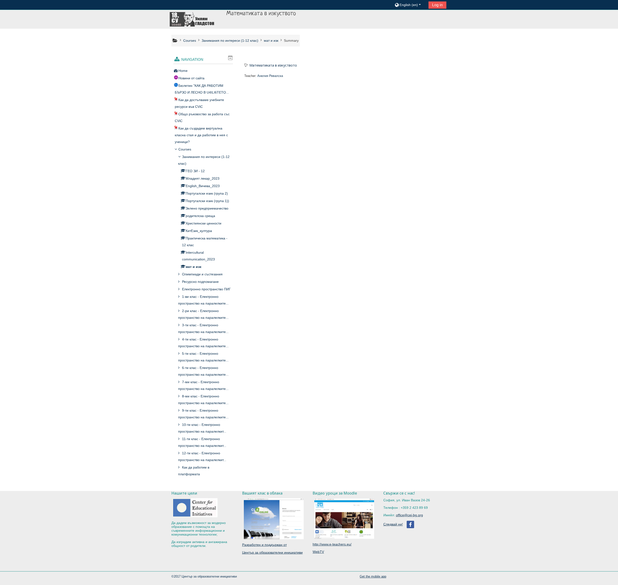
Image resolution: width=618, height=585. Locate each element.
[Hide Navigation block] (230, 58)
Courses (184, 149)
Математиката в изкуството (273, 65)
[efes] (344, 537)
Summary (291, 40)
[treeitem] (203, 70)
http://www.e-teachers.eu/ (332, 544)
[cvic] (273, 537)
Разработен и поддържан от (264, 545)
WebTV (318, 552)
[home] (192, 19)
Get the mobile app (373, 576)
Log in (437, 5)
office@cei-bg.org (409, 515)
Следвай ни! (393, 524)
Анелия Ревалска (270, 76)
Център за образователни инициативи (272, 552)
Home (183, 71)
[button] (409, 4)
